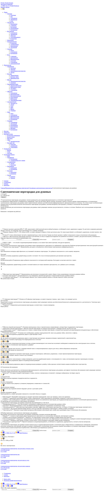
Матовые (12, 128)
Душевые (13, 110)
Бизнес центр (11, 137)
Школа (12, 109)
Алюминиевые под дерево (17, 160)
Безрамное (13, 173)
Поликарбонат (14, 28)
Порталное (13, 172)
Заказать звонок (5, 7)
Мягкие (9, 79)
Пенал (12, 50)
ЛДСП (12, 104)
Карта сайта (7, 479)
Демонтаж (7, 132)
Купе (11, 21)
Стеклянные (13, 18)
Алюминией (13, 145)
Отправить (70, 239)
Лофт (8, 112)
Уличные (9, 13)
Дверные (12, 69)
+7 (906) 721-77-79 (6, 5)
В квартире (13, 38)
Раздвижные (13, 30)
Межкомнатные (14, 59)
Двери (5, 12)
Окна (11, 113)
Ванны (9, 150)
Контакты (6, 185)
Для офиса (13, 88)
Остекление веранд (9, 154)
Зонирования (14, 57)
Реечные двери (14, 77)
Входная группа (8, 134)
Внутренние (10, 31)
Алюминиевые (14, 44)
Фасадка (6, 131)
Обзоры (6, 183)
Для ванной (13, 47)
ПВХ (11, 107)
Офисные (13, 35)
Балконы (12, 176)
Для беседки (10, 22)
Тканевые (13, 82)
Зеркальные (10, 40)
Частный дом (10, 143)
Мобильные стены (15, 87)
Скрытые (9, 49)
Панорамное (13, 24)
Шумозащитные (14, 94)
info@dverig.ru (15, 5)
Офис (8, 140)
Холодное (13, 165)
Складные (13, 60)
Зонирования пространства (18, 71)
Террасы (12, 178)
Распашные (13, 27)
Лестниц (9, 153)
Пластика (13, 144)
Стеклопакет (13, 147)
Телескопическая (15, 63)
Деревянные (13, 19)
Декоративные (14, 75)
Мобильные (13, 99)
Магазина (10, 138)
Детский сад (13, 103)
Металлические (14, 118)
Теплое (12, 163)
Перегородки (7, 65)
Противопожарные (15, 96)
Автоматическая (15, 141)
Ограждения (7, 148)
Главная (6, 181)
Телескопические (12, 41)
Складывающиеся (15, 37)
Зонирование (14, 46)
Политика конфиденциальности (13, 480)
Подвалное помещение (13, 135)
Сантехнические (11, 101)
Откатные (13, 15)
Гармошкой (13, 168)
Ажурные (13, 68)
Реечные (9, 74)
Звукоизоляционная (15, 85)
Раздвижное (13, 169)
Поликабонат (14, 125)
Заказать (3, 197)
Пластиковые (14, 97)
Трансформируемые (12, 84)
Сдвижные (13, 25)
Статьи (6, 475)
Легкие (12, 72)
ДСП (11, 106)
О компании (7, 182)
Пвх (11, 16)
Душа (8, 151)
